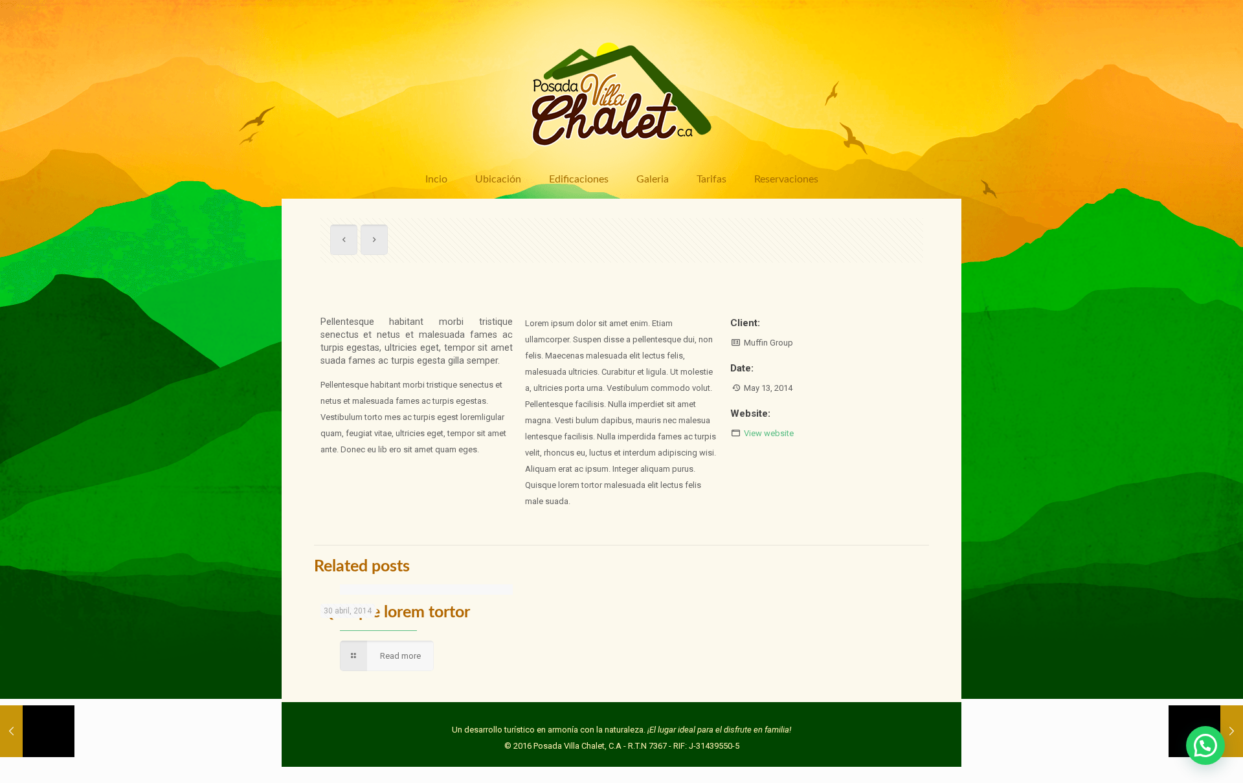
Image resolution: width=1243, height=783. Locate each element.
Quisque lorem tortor (395, 612)
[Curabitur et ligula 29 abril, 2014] (37, 731)
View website (769, 433)
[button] (1205, 745)
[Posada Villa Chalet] (621, 88)
